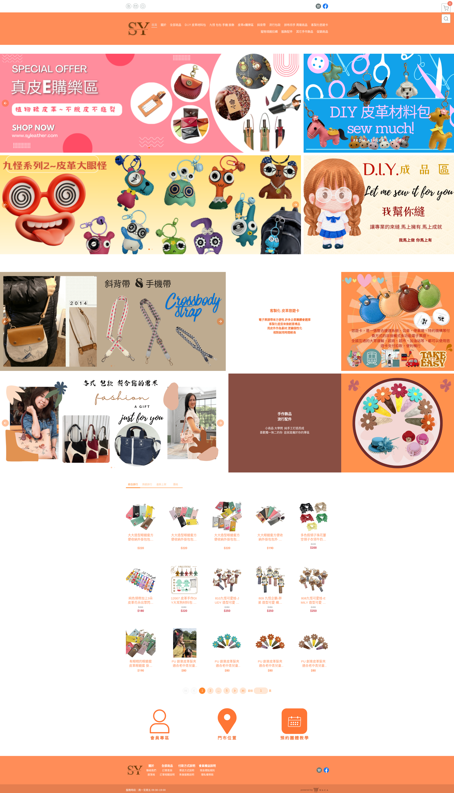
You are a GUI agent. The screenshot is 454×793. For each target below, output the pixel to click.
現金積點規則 (207, 770)
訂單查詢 (167, 770)
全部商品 (167, 765)
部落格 (151, 774)
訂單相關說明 (167, 774)
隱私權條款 (207, 774)
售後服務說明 (186, 774)
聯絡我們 (151, 770)
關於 (151, 765)
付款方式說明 (186, 765)
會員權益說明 (207, 765)
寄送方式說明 (186, 770)
